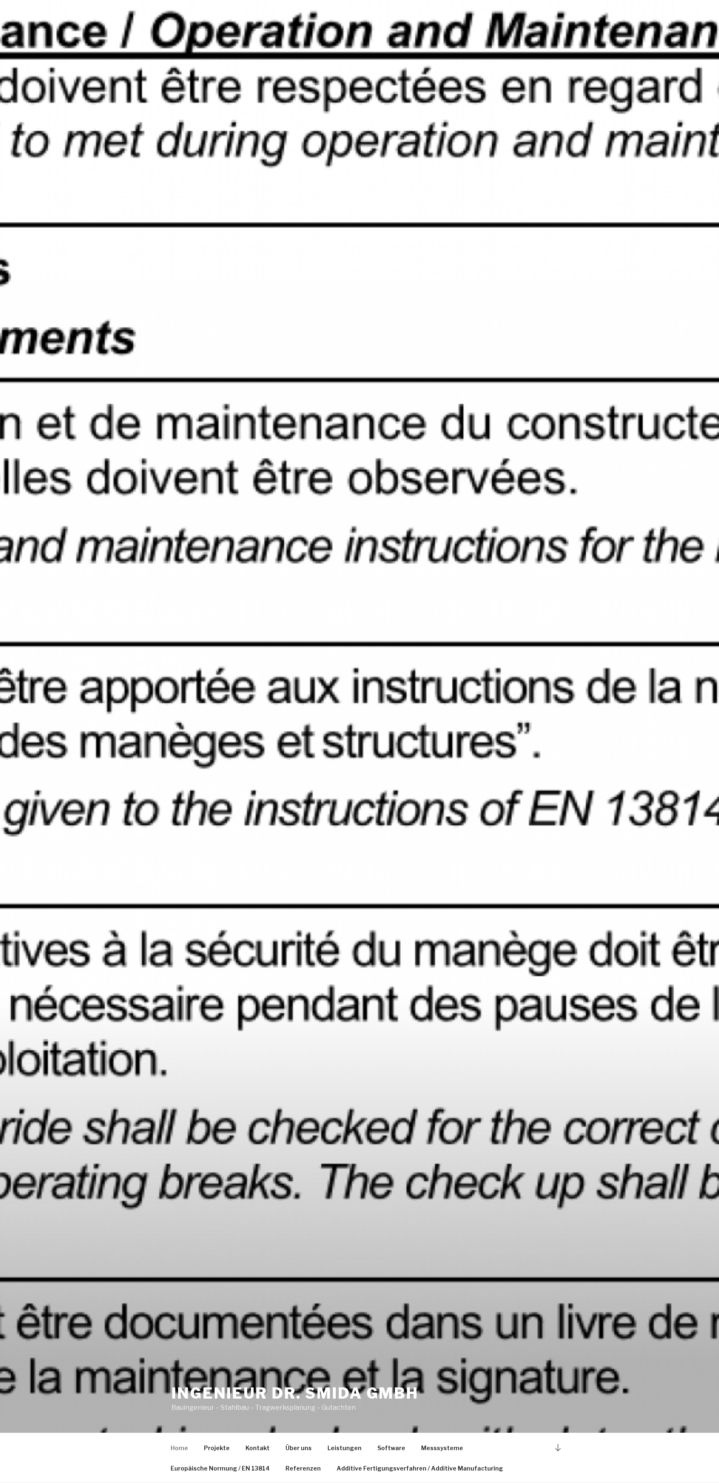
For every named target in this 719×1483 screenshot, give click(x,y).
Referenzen (303, 1468)
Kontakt (257, 1447)
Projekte (217, 1447)
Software (391, 1447)
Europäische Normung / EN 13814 (220, 1468)
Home (179, 1447)
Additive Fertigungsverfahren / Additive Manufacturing (420, 1468)
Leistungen (344, 1447)
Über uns (298, 1447)
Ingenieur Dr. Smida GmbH (295, 1393)
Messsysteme (442, 1447)
